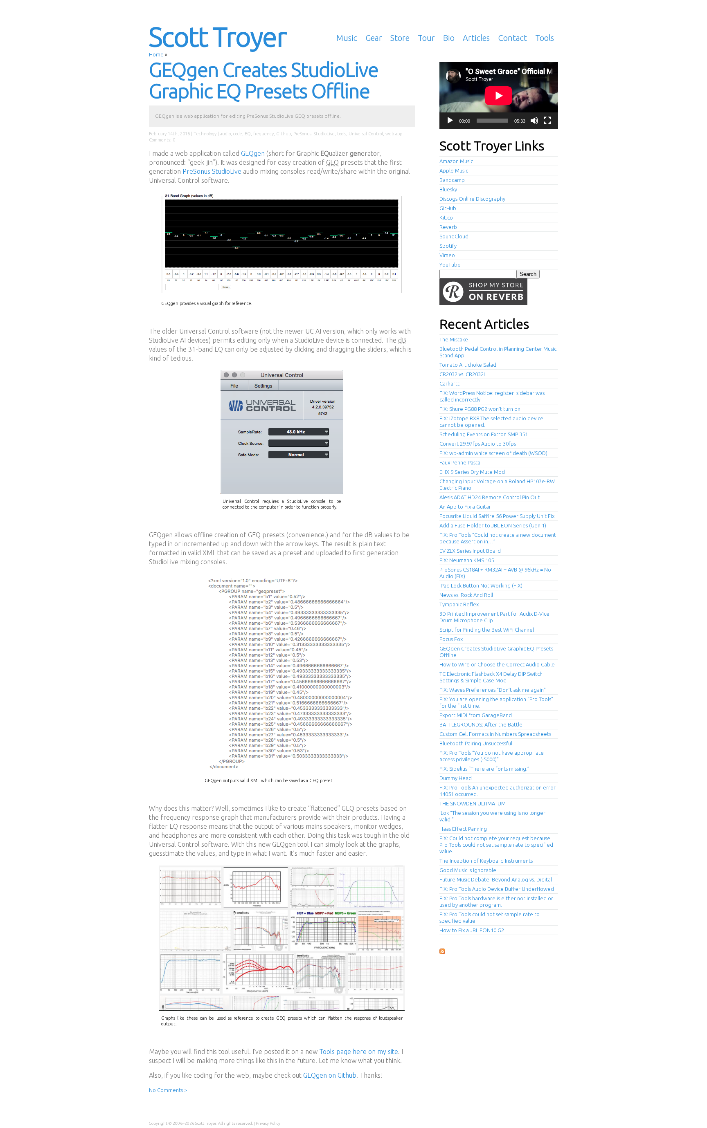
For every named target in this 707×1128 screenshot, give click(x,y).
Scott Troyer (217, 36)
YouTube (450, 264)
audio (225, 133)
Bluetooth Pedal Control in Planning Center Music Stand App (497, 352)
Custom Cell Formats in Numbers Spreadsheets (495, 734)
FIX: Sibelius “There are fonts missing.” (484, 768)
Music (346, 38)
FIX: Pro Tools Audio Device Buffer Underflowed (496, 889)
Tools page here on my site (358, 1051)
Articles (476, 38)
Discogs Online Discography (472, 199)
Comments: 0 (162, 139)
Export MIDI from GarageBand (475, 715)
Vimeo (447, 255)
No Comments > (168, 1090)
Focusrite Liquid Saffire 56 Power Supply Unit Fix (496, 516)
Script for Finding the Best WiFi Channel (486, 629)
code (237, 133)
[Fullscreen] (547, 121)
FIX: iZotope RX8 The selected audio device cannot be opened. (491, 421)
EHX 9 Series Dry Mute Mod (472, 472)
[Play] (450, 121)
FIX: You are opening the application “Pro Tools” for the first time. (496, 702)
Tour (426, 38)
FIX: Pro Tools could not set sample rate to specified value (489, 917)
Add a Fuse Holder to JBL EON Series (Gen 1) (492, 525)
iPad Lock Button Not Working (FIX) (480, 585)
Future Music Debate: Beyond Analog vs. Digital (495, 879)
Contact (512, 38)
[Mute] (534, 121)
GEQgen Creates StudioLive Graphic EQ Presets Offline (263, 80)
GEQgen (253, 153)
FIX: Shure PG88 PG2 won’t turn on (479, 409)
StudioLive (324, 133)
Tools (544, 38)
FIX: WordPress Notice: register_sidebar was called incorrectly (492, 396)
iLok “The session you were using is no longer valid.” (492, 816)
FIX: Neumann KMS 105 (466, 560)
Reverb (448, 227)
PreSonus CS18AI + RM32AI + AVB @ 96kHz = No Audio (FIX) (495, 573)
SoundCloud (453, 236)
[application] (498, 95)
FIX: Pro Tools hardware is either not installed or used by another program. (496, 901)
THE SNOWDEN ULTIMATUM (472, 803)
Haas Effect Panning (463, 829)
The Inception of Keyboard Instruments (486, 860)
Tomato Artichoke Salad (467, 365)
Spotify (448, 246)
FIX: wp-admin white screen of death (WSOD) (493, 453)
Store (400, 38)
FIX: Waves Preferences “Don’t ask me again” (492, 690)
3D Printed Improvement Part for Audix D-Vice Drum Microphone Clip (494, 617)
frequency (263, 133)
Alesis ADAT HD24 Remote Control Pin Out (489, 497)
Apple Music (453, 170)
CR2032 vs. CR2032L (462, 374)
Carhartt (449, 383)
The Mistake (453, 339)
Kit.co (446, 217)
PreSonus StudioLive (211, 171)
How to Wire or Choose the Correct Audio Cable (497, 664)
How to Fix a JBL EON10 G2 (471, 930)
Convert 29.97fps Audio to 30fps (477, 443)
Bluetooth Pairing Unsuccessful (475, 743)
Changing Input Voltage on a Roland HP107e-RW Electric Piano (497, 484)
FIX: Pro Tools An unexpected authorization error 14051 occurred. (497, 791)
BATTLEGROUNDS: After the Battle (480, 724)
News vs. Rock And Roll (466, 595)
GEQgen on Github (329, 1075)
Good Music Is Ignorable (467, 870)
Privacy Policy (268, 1123)
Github (283, 133)
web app (393, 133)
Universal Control (366, 133)
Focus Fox (451, 639)
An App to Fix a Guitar (465, 506)
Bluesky (448, 189)
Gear (373, 38)
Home (156, 54)
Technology (205, 133)
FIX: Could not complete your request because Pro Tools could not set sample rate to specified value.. (496, 844)
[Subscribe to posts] (442, 951)
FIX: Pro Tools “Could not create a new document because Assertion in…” (497, 538)
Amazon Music (456, 161)
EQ (248, 133)
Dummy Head (455, 778)
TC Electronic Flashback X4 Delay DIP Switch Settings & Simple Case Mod (491, 677)
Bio (449, 38)
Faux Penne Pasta (459, 462)
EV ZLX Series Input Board (470, 551)
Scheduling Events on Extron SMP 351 (483, 434)
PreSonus (302, 133)
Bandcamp (452, 180)
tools (341, 133)
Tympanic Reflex (459, 604)
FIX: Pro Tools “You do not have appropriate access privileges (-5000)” (491, 756)
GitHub (447, 208)
